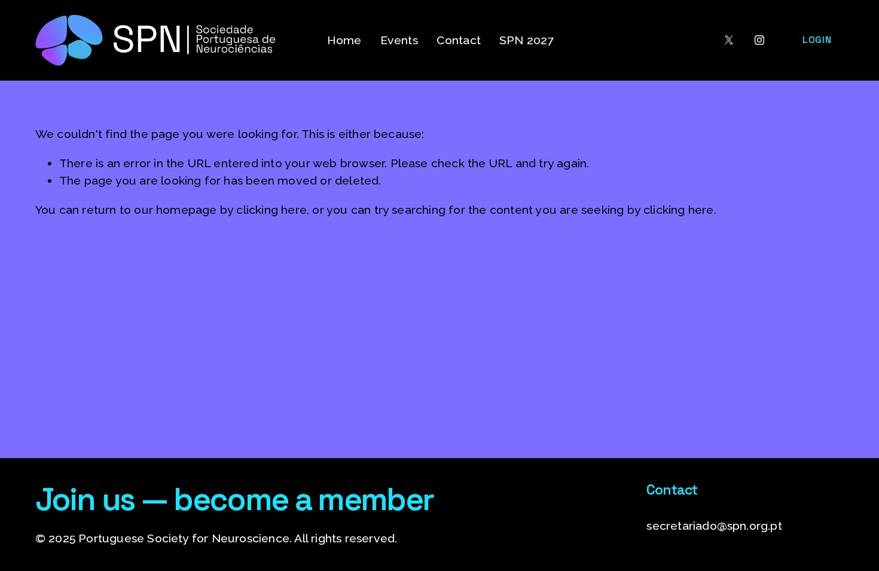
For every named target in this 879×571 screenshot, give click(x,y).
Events (399, 40)
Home (344, 40)
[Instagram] (759, 40)
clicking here (271, 210)
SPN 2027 (526, 40)
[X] (729, 40)
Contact (459, 40)
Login (816, 39)
